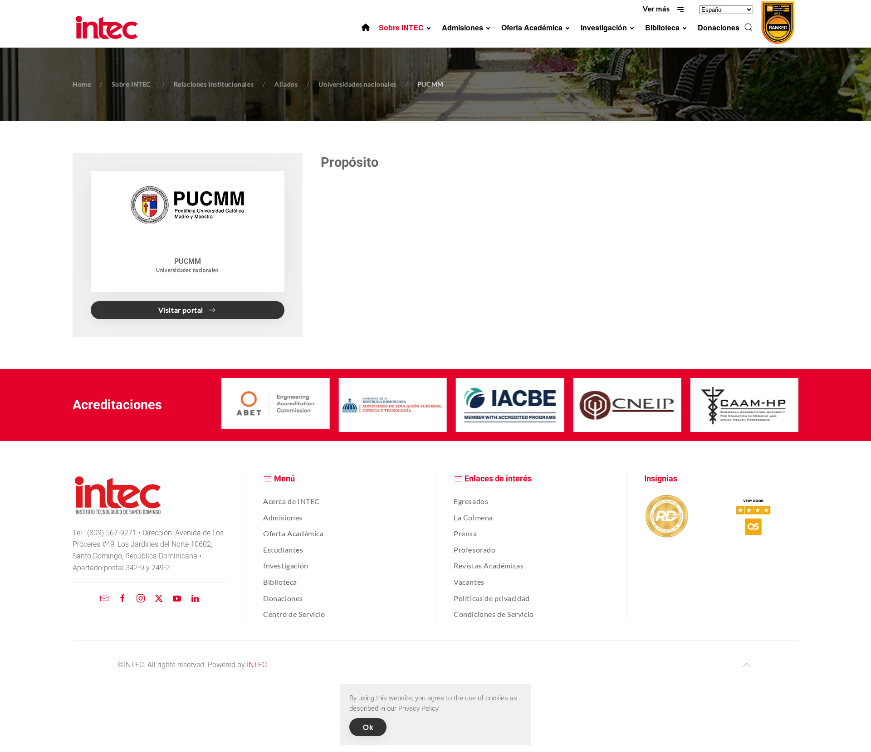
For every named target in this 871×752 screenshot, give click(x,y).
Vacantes (469, 581)
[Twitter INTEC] (158, 597)
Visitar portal (180, 310)
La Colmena (473, 517)
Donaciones (283, 598)
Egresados (471, 501)
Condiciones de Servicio (494, 614)
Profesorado (475, 549)
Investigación (285, 565)
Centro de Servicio (294, 614)
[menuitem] (365, 27)
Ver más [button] (657, 8)
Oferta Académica (293, 533)
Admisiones (283, 517)
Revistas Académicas (489, 565)
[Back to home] (108, 27)
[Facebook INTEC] (122, 597)
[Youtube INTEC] (176, 597)
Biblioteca (280, 581)
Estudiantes (283, 549)
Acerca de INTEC (291, 501)
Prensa (465, 533)
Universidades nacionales (187, 270)
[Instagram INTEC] (140, 597)
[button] (748, 27)
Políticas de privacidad (492, 598)
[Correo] (104, 597)
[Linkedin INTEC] (195, 597)
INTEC (257, 664)
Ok (368, 727)
